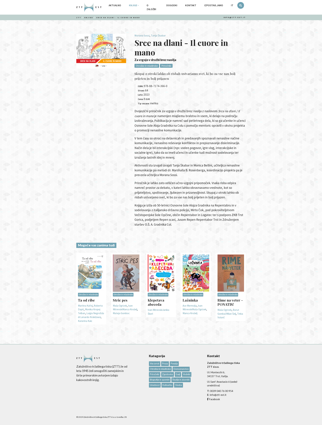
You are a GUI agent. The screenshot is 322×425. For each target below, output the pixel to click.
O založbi (151, 7)
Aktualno (115, 5)
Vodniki (186, 374)
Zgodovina (167, 374)
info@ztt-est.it (234, 17)
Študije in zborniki (181, 379)
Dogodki (171, 5)
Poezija (174, 363)
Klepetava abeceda (156, 302)
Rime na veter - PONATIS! (230, 302)
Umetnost (155, 385)
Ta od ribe (86, 300)
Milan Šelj (231, 313)
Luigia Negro (93, 313)
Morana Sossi (142, 35)
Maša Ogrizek (120, 305)
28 (125, 417)
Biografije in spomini (160, 379)
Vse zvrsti (154, 363)
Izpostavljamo (213, 5)
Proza (165, 363)
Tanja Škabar (158, 35)
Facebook (214, 399)
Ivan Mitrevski (155, 309)
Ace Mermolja (190, 305)
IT (232, 5)
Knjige (133, 5)
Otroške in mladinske (147, 65)
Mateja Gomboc (121, 313)
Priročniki (166, 65)
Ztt (78, 17)
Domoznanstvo (181, 369)
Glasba (178, 385)
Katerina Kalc (85, 321)
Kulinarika (167, 385)
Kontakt (190, 5)
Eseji (178, 374)
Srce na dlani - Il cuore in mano (118, 17)
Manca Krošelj (129, 309)
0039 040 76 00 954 (221, 390)
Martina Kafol (85, 305)
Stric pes (120, 300)
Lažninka (190, 300)
